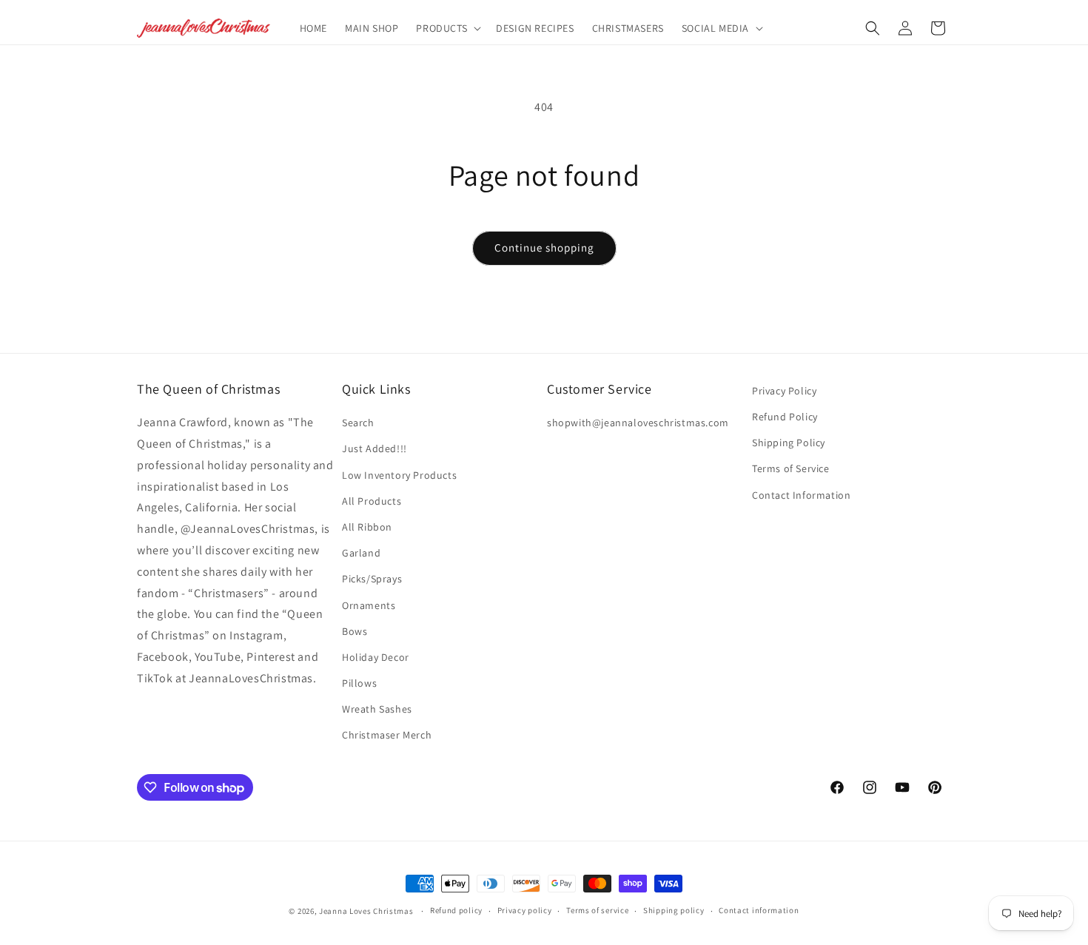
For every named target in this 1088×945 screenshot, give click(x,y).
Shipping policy (674, 910)
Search (358, 422)
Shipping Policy (788, 442)
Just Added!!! (374, 448)
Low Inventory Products (399, 475)
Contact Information (801, 495)
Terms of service (597, 910)
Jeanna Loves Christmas (366, 911)
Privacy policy (524, 910)
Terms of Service (791, 468)
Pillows (359, 683)
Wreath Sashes (377, 709)
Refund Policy (785, 416)
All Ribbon (367, 527)
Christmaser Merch (386, 734)
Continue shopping (544, 248)
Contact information (759, 910)
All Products (371, 501)
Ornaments (368, 605)
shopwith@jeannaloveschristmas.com (638, 422)
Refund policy (456, 910)
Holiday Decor (375, 657)
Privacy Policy (784, 390)
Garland (361, 552)
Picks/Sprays (372, 578)
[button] (447, 28)
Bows (354, 631)
